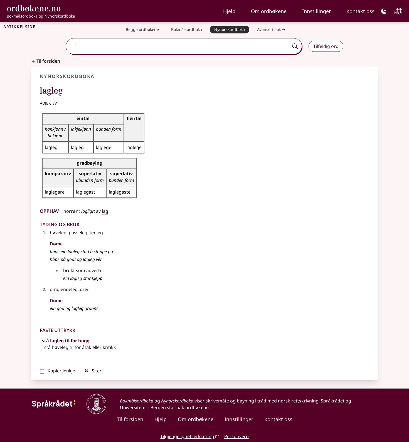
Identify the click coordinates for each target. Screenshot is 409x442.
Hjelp (229, 11)
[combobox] (178, 46)
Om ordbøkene (269, 11)
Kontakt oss (360, 11)
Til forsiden (48, 61)
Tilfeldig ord (326, 46)
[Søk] (295, 46)
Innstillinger (316, 11)
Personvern (236, 436)
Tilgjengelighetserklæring (187, 436)
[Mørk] (384, 11)
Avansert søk (269, 29)
